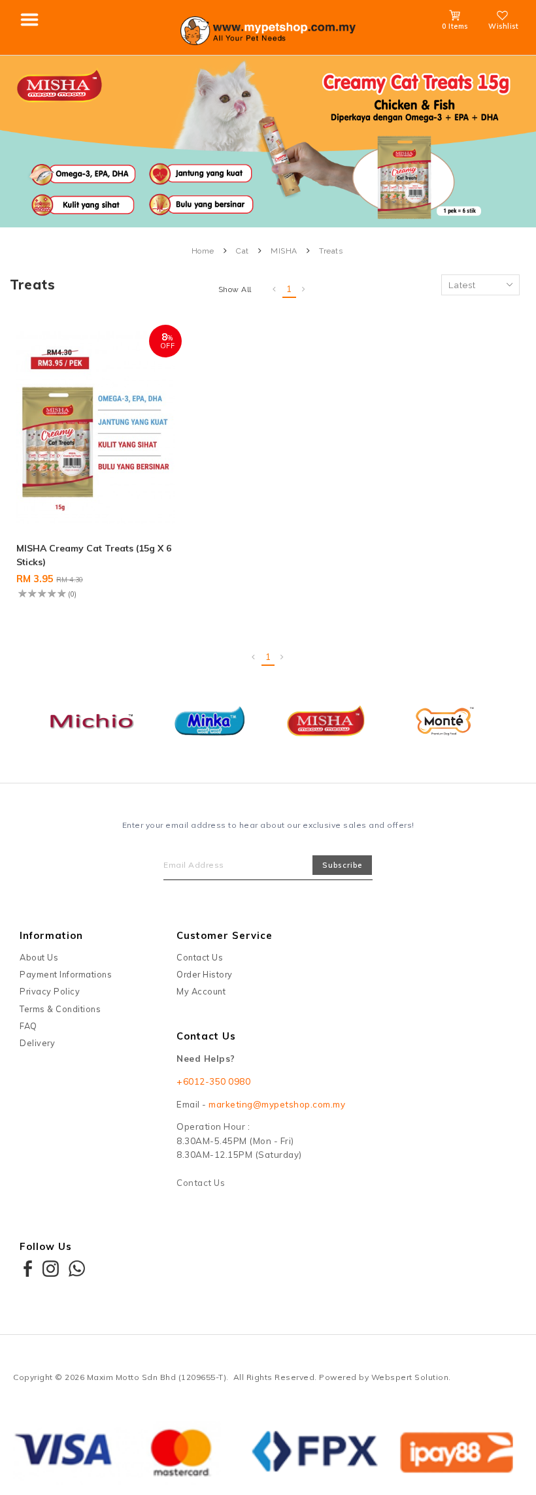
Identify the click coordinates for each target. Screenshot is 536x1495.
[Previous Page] (274, 289)
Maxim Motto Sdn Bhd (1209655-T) (157, 1377)
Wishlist (503, 26)
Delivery (37, 1043)
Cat (242, 250)
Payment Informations (66, 974)
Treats (331, 250)
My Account (201, 991)
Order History (204, 974)
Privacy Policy (50, 991)
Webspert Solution (410, 1377)
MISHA (284, 250)
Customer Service (224, 935)
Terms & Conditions (60, 1009)
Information (51, 935)
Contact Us (199, 957)
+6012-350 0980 (213, 1081)
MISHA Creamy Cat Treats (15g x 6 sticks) (93, 555)
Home (203, 250)
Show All (235, 289)
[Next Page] (304, 289)
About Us (39, 957)
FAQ (28, 1026)
